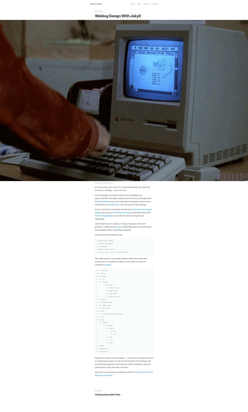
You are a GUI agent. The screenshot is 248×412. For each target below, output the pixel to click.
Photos (146, 4)
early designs (103, 201)
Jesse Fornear (96, 4)
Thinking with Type (122, 212)
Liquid (119, 226)
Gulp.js (108, 264)
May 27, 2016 (98, 11)
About (132, 4)
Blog (139, 4)
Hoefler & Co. (114, 204)
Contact (155, 4)
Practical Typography (103, 215)
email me (140, 372)
